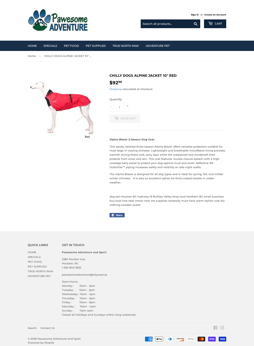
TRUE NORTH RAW (126, 46)
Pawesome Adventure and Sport (59, 338)
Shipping (116, 89)
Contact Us (47, 328)
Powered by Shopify (41, 342)
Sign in (195, 14)
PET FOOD (71, 46)
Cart (218, 23)
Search (32, 328)
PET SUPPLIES (96, 46)
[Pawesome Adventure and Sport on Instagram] (222, 328)
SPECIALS (50, 46)
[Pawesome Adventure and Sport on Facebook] (215, 328)
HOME (32, 46)
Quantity (116, 99)
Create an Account (215, 14)
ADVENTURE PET (158, 46)
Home (32, 56)
